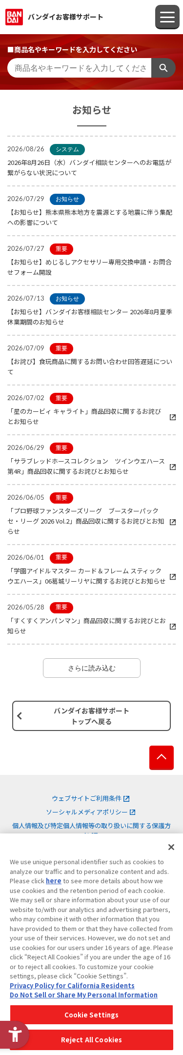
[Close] (171, 847)
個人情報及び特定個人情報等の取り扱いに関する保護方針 (91, 830)
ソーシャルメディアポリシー (87, 811)
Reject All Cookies (91, 1039)
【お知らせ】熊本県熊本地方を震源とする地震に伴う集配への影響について (89, 217)
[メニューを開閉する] (167, 17)
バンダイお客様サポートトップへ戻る (91, 716)
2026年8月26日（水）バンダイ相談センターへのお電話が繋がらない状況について (89, 167)
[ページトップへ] (161, 758)
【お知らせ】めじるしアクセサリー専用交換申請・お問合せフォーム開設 (89, 267)
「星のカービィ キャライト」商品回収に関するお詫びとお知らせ (84, 416)
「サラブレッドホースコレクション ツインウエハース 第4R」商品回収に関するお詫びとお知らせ (89, 466)
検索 (163, 68)
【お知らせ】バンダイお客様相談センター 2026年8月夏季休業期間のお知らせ (89, 316)
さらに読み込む (92, 668)
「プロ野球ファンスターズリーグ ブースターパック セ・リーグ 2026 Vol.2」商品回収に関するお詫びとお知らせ (86, 521)
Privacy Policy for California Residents (72, 985)
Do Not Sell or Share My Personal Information (84, 994)
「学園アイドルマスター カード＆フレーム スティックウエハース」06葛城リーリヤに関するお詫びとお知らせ (86, 576)
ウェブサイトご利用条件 (87, 798)
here (53, 880)
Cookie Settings (91, 1014)
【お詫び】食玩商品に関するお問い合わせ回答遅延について (89, 366)
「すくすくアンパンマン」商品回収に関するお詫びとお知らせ (86, 625)
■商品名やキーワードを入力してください (72, 49)
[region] (91, 944)
